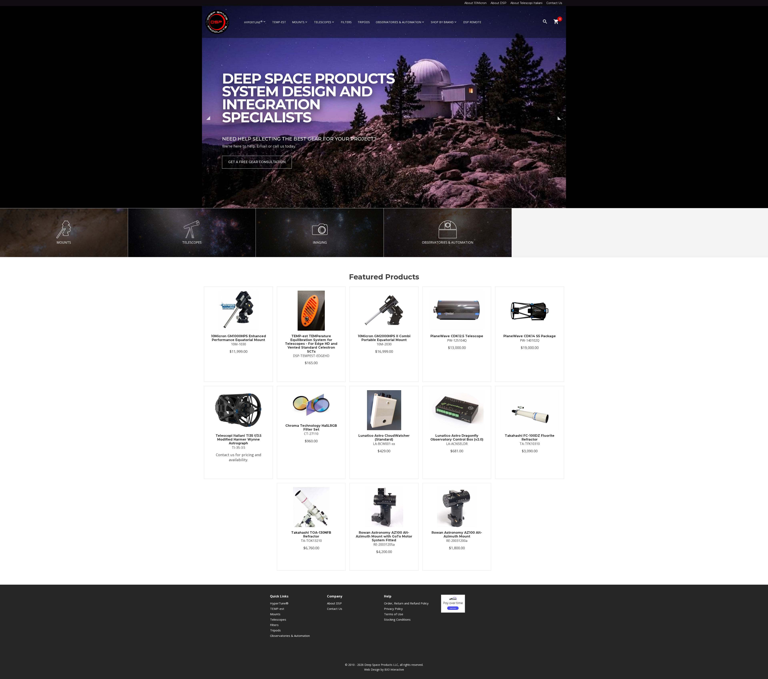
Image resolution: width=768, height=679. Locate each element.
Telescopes (324, 22)
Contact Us (554, 3)
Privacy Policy (393, 609)
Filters (346, 22)
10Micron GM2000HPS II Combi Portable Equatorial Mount (384, 338)
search (545, 21)
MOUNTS (64, 242)
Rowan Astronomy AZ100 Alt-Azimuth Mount (457, 534)
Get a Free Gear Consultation (257, 173)
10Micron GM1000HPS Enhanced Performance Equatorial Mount (238, 338)
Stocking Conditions (397, 619)
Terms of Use (393, 614)
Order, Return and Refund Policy (406, 603)
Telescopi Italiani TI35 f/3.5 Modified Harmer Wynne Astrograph (238, 439)
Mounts (300, 22)
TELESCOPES (192, 242)
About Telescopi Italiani (526, 3)
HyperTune (255, 22)
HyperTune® (279, 603)
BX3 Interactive (394, 669)
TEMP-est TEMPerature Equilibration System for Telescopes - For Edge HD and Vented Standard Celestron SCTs (311, 343)
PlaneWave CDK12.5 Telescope (456, 336)
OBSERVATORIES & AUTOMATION (447, 242)
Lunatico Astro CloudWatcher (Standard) (384, 437)
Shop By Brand (444, 22)
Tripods (364, 22)
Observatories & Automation (400, 22)
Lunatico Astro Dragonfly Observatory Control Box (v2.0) (456, 437)
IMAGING (320, 242)
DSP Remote (472, 22)
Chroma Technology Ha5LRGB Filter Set (311, 427)
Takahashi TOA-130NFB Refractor (311, 534)
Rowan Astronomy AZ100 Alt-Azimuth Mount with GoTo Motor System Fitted (384, 536)
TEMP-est (279, 22)
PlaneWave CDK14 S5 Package (529, 336)
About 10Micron (475, 3)
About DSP (498, 3)
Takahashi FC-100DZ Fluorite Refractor (529, 437)
